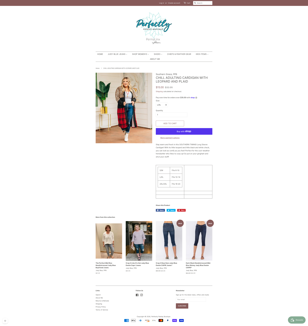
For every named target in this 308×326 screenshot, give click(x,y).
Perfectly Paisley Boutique (161, 316)
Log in (161, 3)
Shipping (159, 91)
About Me (155, 59)
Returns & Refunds (102, 301)
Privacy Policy (101, 307)
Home (100, 54)
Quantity (159, 110)
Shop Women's (140, 54)
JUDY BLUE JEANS (117, 54)
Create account (174, 3)
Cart (188, 3)
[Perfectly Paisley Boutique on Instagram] (141, 295)
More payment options (170, 138)
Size (158, 100)
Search (98, 295)
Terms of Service (102, 310)
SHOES (157, 54)
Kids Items (201, 54)
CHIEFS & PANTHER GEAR (179, 54)
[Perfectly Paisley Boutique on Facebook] (137, 295)
